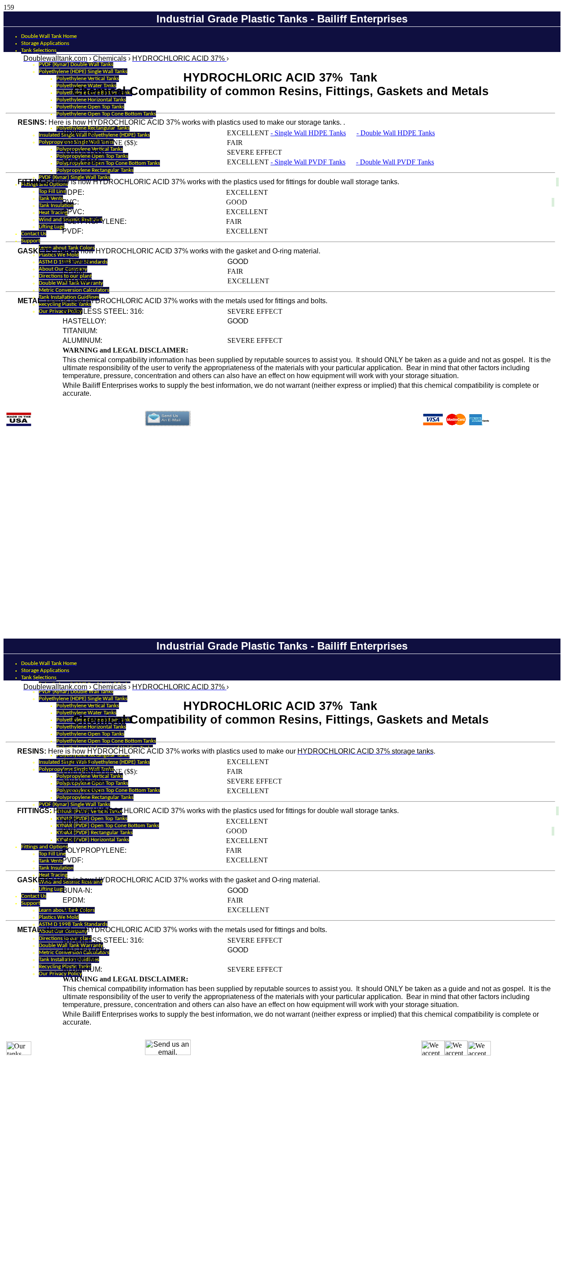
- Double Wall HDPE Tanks (395, 133)
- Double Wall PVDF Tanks (395, 162)
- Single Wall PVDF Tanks (308, 162)
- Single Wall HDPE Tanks (308, 133)
